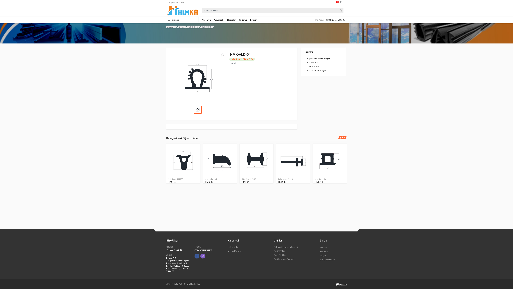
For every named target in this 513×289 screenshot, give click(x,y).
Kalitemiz (243, 20)
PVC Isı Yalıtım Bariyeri (316, 70)
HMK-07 (172, 182)
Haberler (231, 20)
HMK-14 (319, 182)
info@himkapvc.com (176, 2)
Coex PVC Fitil (313, 66)
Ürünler (182, 27)
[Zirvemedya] (341, 284)
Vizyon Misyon (234, 251)
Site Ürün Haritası (327, 259)
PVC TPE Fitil (193, 27)
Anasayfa (206, 20)
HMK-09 (246, 182)
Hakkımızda (233, 247)
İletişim (253, 20)
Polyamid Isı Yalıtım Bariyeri (318, 58)
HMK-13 (282, 182)
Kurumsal (218, 20)
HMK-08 (209, 182)
